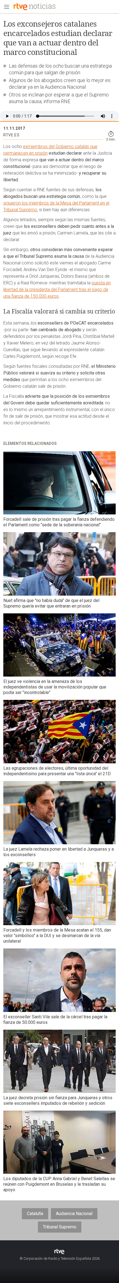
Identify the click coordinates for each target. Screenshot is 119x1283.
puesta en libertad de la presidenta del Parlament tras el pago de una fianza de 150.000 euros (57, 289)
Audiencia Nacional (74, 1213)
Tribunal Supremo (59, 1227)
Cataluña (35, 1213)
